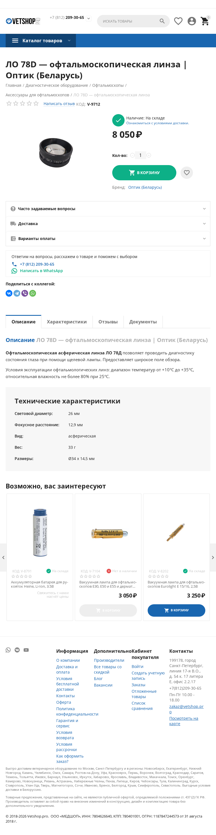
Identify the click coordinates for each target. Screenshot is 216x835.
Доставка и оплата (67, 669)
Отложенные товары (144, 694)
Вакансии (103, 685)
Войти (137, 666)
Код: (81, 104)
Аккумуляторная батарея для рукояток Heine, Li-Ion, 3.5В (39, 584)
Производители (109, 660)
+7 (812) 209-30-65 (37, 264)
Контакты (65, 695)
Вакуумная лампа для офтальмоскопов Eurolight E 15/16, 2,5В (176, 584)
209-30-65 (67, 17)
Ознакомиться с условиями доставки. (157, 123)
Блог (98, 678)
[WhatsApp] (32, 293)
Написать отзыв (59, 103)
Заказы (138, 684)
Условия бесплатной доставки (67, 684)
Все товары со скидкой (108, 669)
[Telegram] (17, 293)
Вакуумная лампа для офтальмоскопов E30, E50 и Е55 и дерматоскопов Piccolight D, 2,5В (108, 584)
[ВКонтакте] (9, 293)
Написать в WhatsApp (41, 270)
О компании (68, 660)
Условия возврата (65, 735)
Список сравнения (142, 705)
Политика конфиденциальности (77, 711)
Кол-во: (119, 155)
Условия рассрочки (66, 746)
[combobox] (133, 21)
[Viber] (24, 293)
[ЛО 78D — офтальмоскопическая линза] (56, 153)
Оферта (63, 702)
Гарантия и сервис (67, 723)
